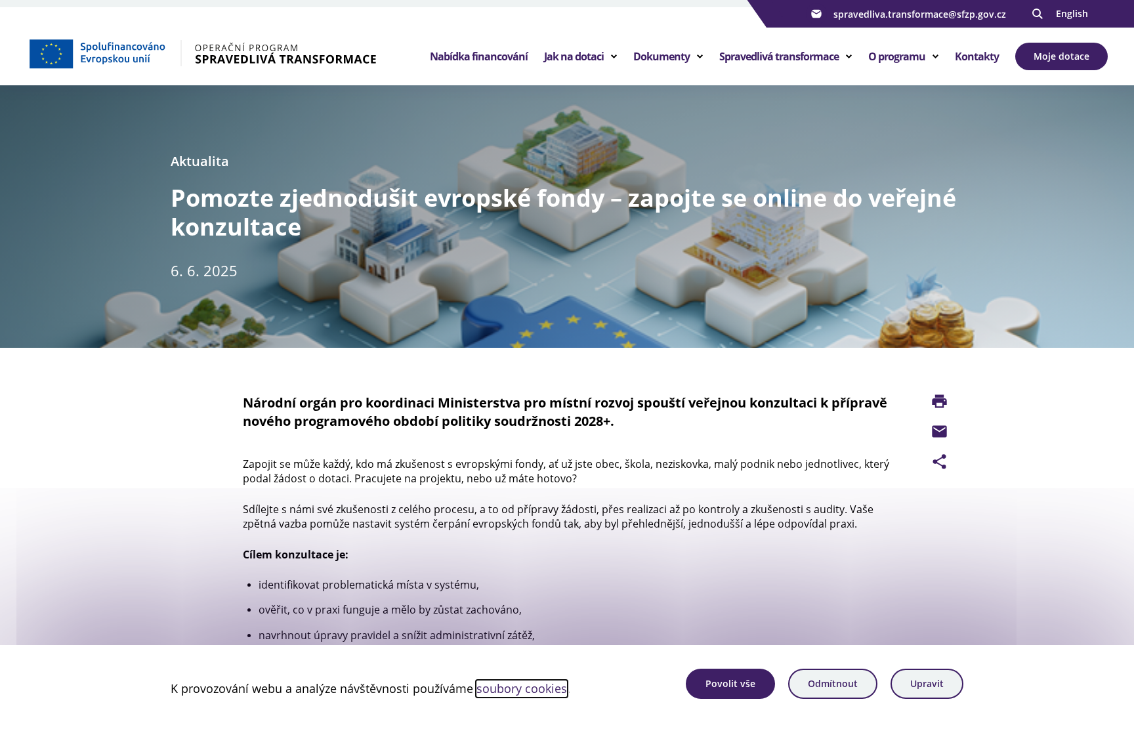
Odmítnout (833, 683)
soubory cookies (521, 688)
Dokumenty (661, 56)
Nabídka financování (479, 56)
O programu (896, 56)
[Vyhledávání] (1037, 14)
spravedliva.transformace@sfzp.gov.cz (919, 14)
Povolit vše (730, 683)
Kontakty (977, 56)
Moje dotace (1061, 56)
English (1072, 13)
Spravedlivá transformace (779, 56)
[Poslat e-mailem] (939, 431)
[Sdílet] (939, 461)
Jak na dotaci (574, 56)
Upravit (927, 683)
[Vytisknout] (939, 401)
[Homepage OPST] (217, 53)
